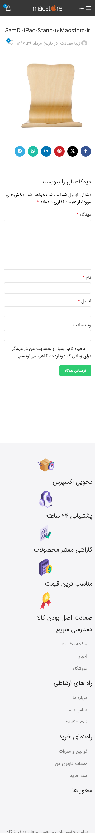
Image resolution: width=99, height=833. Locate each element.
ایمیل (84, 301)
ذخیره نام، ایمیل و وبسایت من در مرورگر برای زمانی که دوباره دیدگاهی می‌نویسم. (51, 352)
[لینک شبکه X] (72, 151)
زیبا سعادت (70, 43)
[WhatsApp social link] (33, 151)
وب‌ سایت (82, 325)
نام (87, 277)
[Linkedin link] (46, 151)
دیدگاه (84, 214)
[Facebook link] (86, 151)
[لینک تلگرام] (20, 151)
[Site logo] (47, 7)
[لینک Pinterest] (59, 151)
